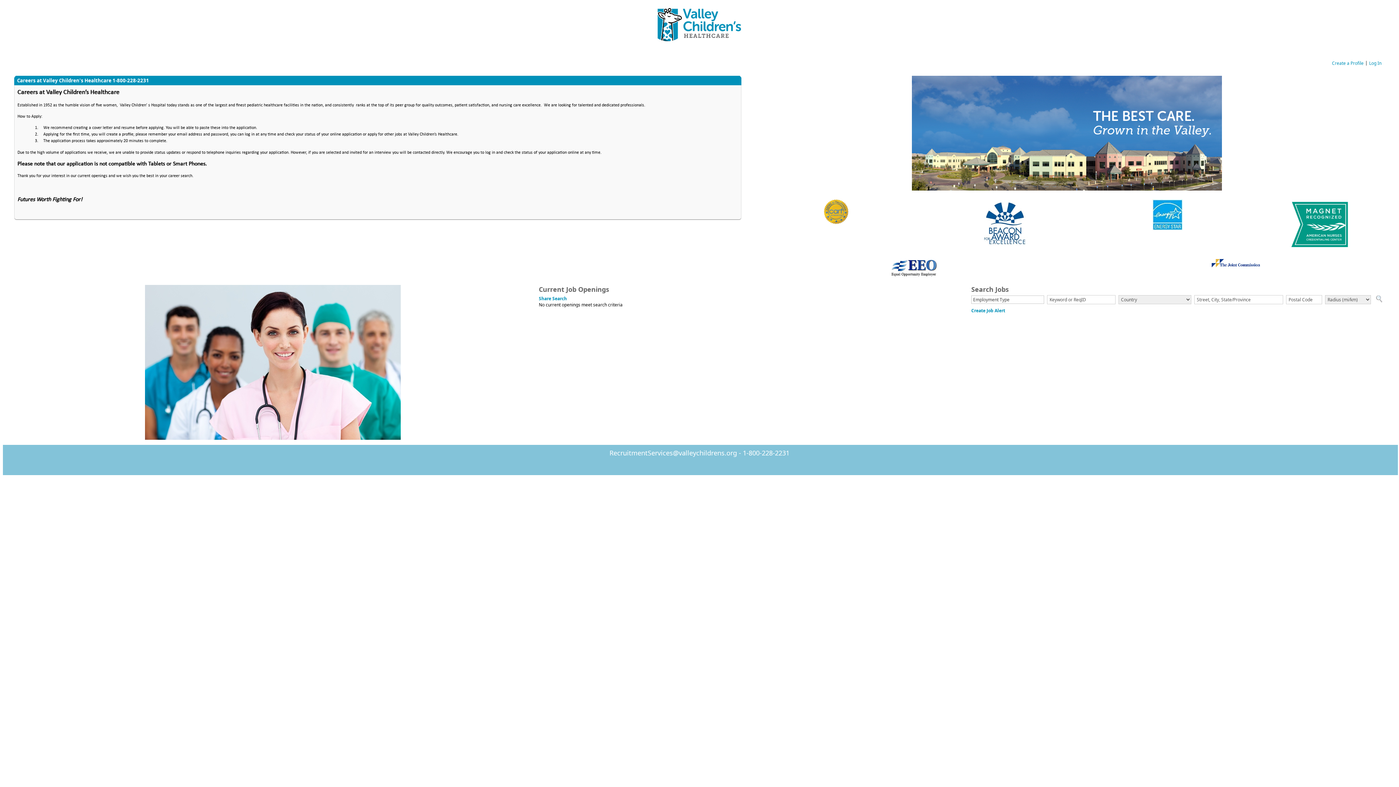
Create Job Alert (988, 311)
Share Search (553, 298)
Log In (1375, 63)
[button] (1379, 299)
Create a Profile (1348, 63)
